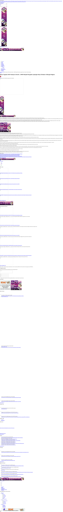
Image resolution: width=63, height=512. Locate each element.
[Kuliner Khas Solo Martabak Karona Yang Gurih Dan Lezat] (4, 427)
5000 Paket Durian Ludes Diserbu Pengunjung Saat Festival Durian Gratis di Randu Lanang (12, 443)
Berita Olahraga (3, 69)
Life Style (2, 63)
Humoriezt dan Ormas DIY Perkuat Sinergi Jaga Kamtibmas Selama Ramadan (10, 154)
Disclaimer (2, 490)
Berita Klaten (3, 420)
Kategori (2, 493)
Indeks (2, 3)
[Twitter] (1, 482)
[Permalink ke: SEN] (0, 76)
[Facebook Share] (1, 162)
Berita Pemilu (3, 68)
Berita (2, 62)
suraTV (1, 3)
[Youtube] (1, 484)
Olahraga (2, 64)
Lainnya (2, 66)
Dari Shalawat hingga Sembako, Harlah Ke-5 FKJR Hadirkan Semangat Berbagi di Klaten (11, 215)
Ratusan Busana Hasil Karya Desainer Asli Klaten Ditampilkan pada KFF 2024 (10, 456)
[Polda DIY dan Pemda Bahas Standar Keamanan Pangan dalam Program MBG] (4, 183)
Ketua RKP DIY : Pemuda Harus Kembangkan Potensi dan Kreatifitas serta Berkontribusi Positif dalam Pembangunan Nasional (15, 255)
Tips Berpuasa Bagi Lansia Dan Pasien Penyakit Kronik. (8, 460)
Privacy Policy (3, 488)
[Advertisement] (31, 56)
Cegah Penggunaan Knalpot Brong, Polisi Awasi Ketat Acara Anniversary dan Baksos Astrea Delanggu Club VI (15, 452)
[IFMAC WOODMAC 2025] (4, 199)
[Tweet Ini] (1, 163)
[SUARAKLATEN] (2, 2)
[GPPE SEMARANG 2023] (3, 407)
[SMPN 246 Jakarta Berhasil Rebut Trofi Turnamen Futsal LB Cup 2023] (3, 411)
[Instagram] (1, 483)
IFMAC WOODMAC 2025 (3, 157)
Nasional (2, 419)
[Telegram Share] (1, 164)
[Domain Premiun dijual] (4, 432)
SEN (0, 77)
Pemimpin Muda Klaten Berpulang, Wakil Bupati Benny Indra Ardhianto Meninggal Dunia (15, 1)
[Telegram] (1, 485)
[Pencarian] (0, 5)
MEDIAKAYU (4, 506)
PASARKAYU (4, 507)
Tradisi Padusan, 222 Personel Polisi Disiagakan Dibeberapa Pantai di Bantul (10, 440)
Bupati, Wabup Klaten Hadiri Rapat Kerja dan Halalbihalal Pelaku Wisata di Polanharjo (12, 437)
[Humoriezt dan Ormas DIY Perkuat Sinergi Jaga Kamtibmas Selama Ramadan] (4, 177)
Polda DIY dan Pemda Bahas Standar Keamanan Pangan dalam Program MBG (9, 155)
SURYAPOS (4, 505)
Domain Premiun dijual (3, 433)
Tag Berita (2, 65)
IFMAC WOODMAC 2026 (4, 346)
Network (2, 504)
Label (2, 499)
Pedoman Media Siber (4, 489)
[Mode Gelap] (0, 4)
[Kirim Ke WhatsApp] (1, 165)
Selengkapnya (2, 402)
